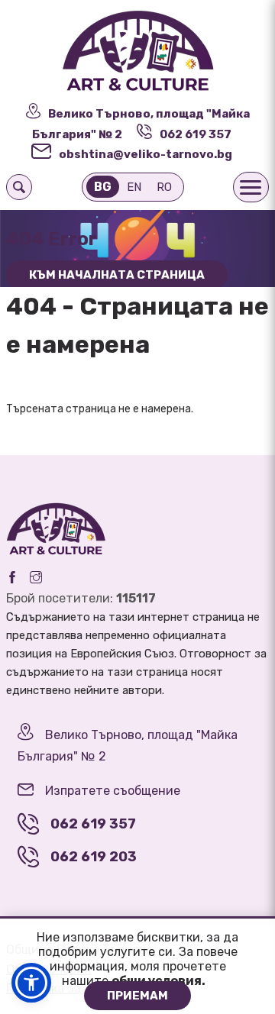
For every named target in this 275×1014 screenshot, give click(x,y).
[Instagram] (36, 577)
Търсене (19, 187)
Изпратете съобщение (112, 790)
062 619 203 (93, 856)
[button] (31, 983)
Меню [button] (251, 187)
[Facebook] (12, 577)
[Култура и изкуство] (137, 51)
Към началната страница (117, 275)
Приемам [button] (137, 996)
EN (134, 187)
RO (164, 187)
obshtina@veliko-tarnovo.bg (145, 154)
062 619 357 (195, 134)
